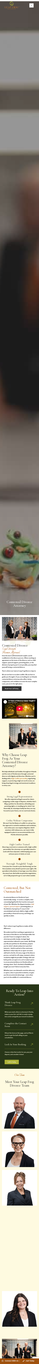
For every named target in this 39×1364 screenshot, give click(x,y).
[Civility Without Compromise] (19, 816)
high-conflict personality (19, 778)
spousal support (15, 906)
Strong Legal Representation (19, 796)
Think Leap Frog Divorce (13, 1004)
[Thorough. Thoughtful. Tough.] (19, 859)
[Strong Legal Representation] (19, 792)
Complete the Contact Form (16, 1025)
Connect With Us (11, 1361)
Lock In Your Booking (15, 1044)
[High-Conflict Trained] (19, 840)
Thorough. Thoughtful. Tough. (19, 863)
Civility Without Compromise (19, 820)
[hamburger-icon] (31, 5)
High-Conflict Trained (19, 844)
